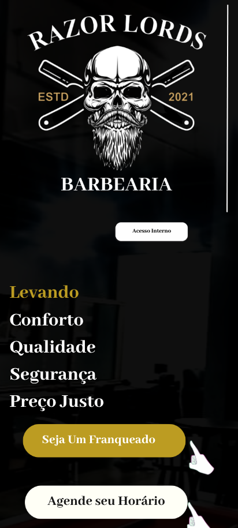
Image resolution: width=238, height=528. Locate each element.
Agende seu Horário (106, 502)
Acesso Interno (151, 231)
